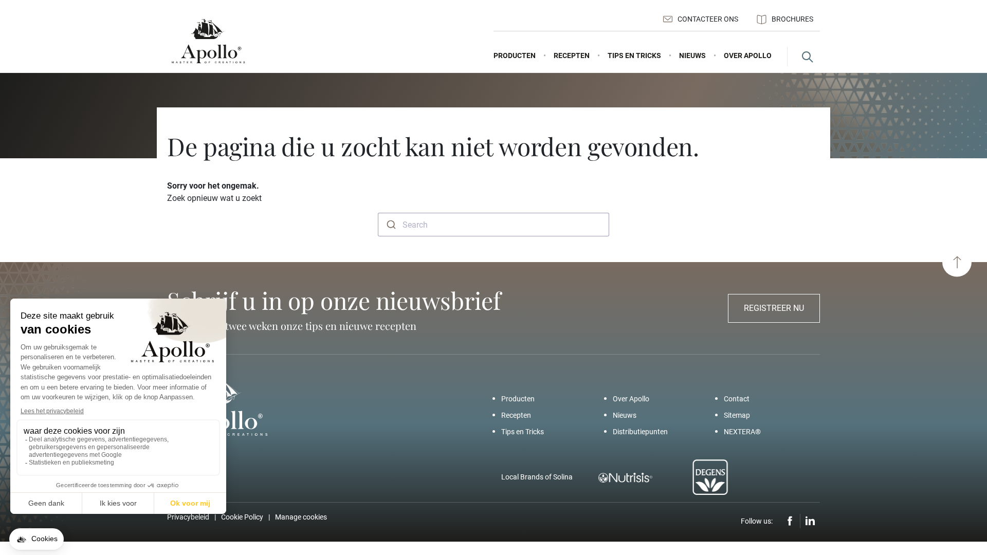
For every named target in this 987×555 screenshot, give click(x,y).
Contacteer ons (708, 19)
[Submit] (390, 224)
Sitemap (737, 415)
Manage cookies (301, 517)
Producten (518, 399)
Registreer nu (774, 308)
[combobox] (493, 224)
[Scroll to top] (957, 262)
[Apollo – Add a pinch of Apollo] (208, 41)
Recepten (516, 415)
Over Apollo (631, 399)
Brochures (792, 19)
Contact (737, 399)
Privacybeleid (188, 517)
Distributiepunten (640, 432)
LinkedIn (810, 521)
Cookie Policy (242, 517)
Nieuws (624, 415)
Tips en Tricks (522, 432)
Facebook (790, 521)
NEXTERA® (742, 432)
